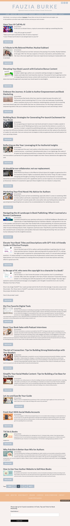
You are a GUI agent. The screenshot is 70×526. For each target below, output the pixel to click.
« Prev (9, 486)
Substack (24, 17)
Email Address (15, 511)
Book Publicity (23, 14)
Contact (61, 14)
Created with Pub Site (65, 500)
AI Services (40, 14)
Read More (8, 42)
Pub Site (27, 314)
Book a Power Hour (51, 14)
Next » (31, 486)
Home (7, 14)
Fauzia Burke (35, 6)
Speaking (32, 14)
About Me (14, 14)
